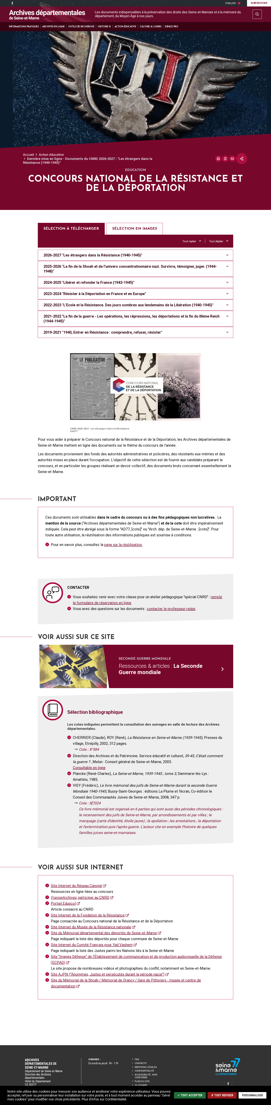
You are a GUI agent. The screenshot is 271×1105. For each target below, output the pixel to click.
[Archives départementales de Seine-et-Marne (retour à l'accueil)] (47, 15)
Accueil (28, 155)
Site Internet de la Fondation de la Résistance (88, 915)
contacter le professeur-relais (171, 609)
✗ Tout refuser (222, 1095)
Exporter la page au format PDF (225, 158)
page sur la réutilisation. (123, 544)
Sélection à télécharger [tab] (71, 229)
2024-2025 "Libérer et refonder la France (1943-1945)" (89, 282)
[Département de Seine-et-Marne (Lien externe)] (228, 1074)
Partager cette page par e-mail (232, 158)
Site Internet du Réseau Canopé (76, 885)
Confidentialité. (116, 1099)
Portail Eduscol (63, 903)
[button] (23, 26)
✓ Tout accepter (190, 1095)
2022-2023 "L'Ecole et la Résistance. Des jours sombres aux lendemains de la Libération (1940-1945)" (128, 305)
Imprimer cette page (218, 158)
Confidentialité (144, 1070)
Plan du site (142, 1081)
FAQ (137, 1059)
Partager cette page (241, 158)
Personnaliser (252, 1095)
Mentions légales (146, 1067)
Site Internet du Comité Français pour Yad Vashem (92, 945)
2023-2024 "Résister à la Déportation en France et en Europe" (95, 294)
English (230, 3)
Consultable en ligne (89, 767)
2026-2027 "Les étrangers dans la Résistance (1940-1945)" (93, 255)
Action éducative (51, 155)
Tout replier (189, 241)
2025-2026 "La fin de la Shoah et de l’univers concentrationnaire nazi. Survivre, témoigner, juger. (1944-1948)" (130, 268)
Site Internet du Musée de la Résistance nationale (91, 927)
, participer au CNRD (80, 897)
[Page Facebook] (12, 3)
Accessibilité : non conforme (146, 1076)
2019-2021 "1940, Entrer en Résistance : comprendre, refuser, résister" (103, 332)
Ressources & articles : (160, 669)
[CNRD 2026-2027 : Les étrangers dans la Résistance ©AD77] (135, 387)
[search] (257, 14)
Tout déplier (216, 241)
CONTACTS (141, 1063)
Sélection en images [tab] (134, 229)
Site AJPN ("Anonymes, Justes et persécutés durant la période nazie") (107, 974)
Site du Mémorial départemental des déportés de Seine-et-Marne (104, 933)
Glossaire (141, 1085)
